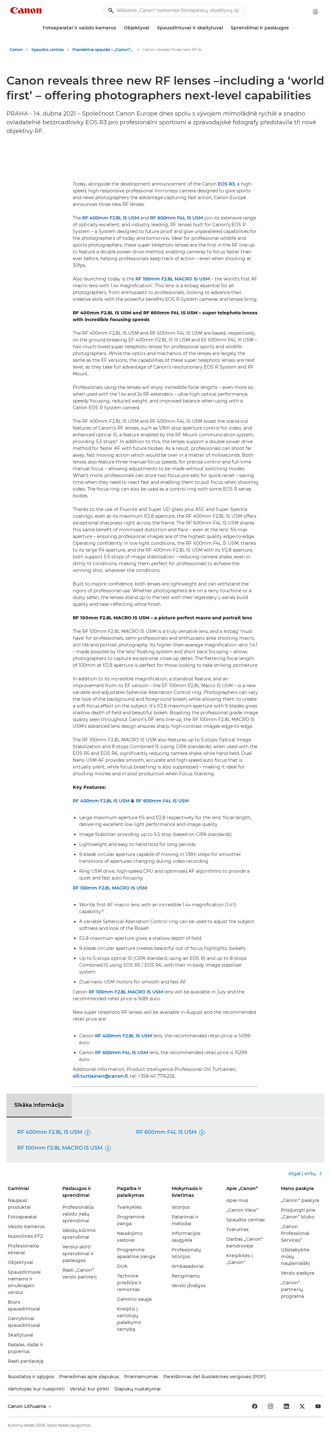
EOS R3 (226, 184)
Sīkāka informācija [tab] (39, 1105)
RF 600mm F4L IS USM (176, 218)
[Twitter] (302, 1406)
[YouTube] (318, 1406)
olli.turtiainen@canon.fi (100, 1076)
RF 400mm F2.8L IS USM (110, 218)
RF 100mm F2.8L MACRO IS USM (172, 279)
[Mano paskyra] (315, 11)
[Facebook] (254, 1406)
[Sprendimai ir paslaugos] (291, 28)
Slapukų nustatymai (137, 1389)
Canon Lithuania (27, 1406)
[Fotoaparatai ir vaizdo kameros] (118, 28)
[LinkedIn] (286, 1406)
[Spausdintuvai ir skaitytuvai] (225, 28)
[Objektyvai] (152, 28)
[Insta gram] (270, 1406)
